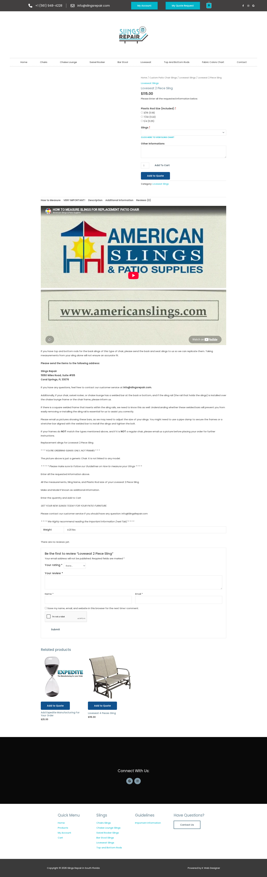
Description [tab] (95, 200)
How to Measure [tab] (51, 200)
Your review (54, 573)
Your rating (53, 565)
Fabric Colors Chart (213, 62)
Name (49, 593)
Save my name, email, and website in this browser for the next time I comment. (93, 608)
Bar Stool (123, 62)
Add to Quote (155, 175)
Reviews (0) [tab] (143, 200)
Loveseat (146, 62)
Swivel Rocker (97, 62)
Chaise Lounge (68, 62)
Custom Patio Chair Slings (163, 77)
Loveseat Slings (187, 77)
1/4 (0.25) (148, 121)
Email (139, 593)
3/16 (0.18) (149, 112)
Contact (242, 62)
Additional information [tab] (119, 200)
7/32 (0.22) (149, 116)
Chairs (43, 62)
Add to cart (162, 165)
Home (23, 62)
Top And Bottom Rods (176, 62)
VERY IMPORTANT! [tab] (74, 200)
